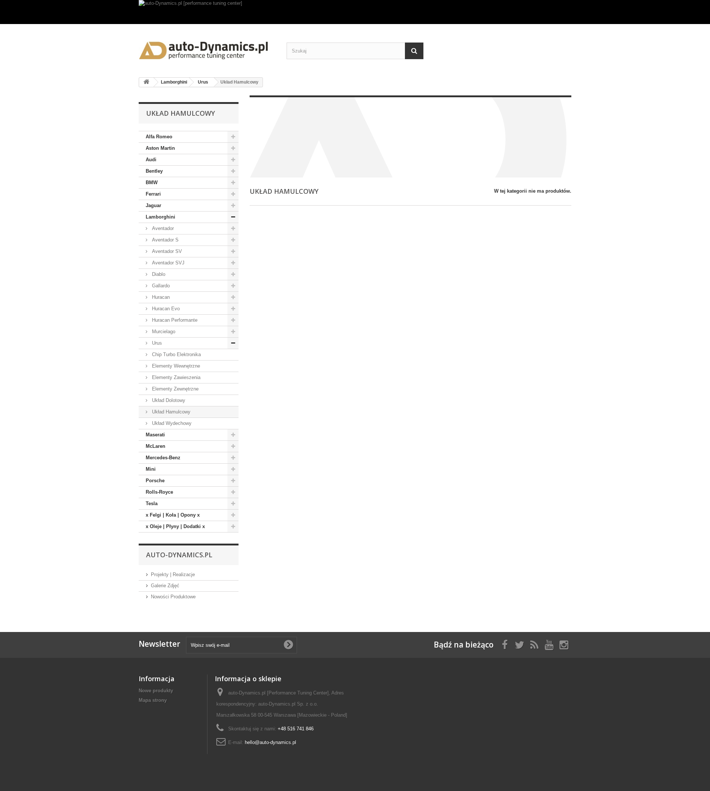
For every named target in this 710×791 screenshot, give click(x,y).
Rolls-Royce (159, 492)
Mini (151, 469)
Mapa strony (153, 700)
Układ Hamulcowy (170, 412)
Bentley (154, 171)
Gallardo (160, 285)
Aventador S (165, 240)
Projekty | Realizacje (173, 574)
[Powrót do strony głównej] (146, 82)
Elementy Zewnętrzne (175, 389)
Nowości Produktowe (173, 596)
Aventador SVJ (168, 263)
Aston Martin (160, 148)
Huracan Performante (174, 320)
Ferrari (153, 194)
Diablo (158, 274)
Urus (156, 343)
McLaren (155, 446)
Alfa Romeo (159, 136)
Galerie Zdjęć (165, 585)
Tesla (152, 503)
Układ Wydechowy (171, 423)
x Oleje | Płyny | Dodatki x (175, 526)
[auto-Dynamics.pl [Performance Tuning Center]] (207, 48)
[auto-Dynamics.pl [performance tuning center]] (355, 12)
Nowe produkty (156, 690)
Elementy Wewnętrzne (175, 366)
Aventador (162, 228)
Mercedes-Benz (163, 457)
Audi (151, 159)
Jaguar (153, 205)
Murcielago (163, 331)
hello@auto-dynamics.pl (270, 742)
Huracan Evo (165, 308)
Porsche (155, 480)
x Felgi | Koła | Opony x (173, 515)
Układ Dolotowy (168, 400)
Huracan (160, 297)
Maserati (155, 434)
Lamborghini (160, 217)
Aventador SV (166, 251)
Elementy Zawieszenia (175, 377)
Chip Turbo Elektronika (176, 354)
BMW (152, 182)
